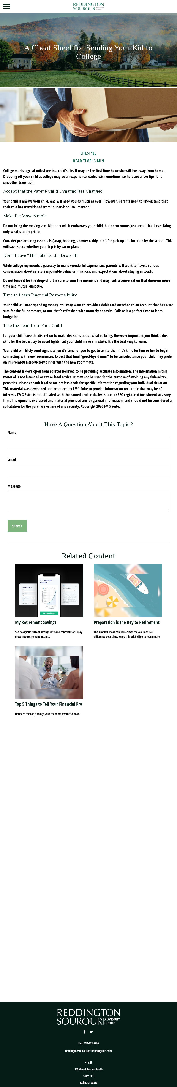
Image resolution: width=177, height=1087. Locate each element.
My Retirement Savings (35, 622)
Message (14, 486)
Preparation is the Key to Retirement (127, 622)
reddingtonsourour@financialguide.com (88, 1051)
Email (12, 459)
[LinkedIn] (92, 1032)
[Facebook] (84, 1032)
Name (12, 432)
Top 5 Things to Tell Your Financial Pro (48, 704)
